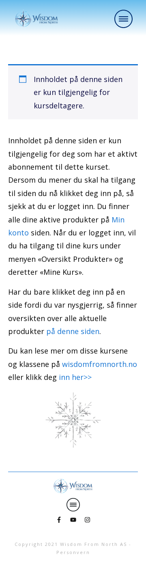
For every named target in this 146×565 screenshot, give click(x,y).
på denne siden (72, 331)
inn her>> (75, 377)
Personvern (73, 552)
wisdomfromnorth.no (99, 364)
